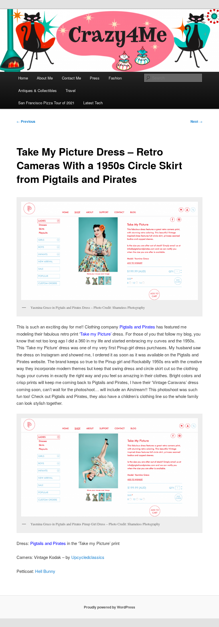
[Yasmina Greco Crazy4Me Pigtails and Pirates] (109, 251)
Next (196, 121)
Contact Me (71, 78)
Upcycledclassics (87, 557)
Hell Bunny (45, 571)
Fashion (115, 78)
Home (23, 78)
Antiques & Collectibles (37, 90)
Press (95, 78)
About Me (45, 78)
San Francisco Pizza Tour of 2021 (46, 102)
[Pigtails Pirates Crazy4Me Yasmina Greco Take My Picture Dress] (109, 467)
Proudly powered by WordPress (109, 607)
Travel (71, 90)
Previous (26, 121)
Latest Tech (93, 102)
